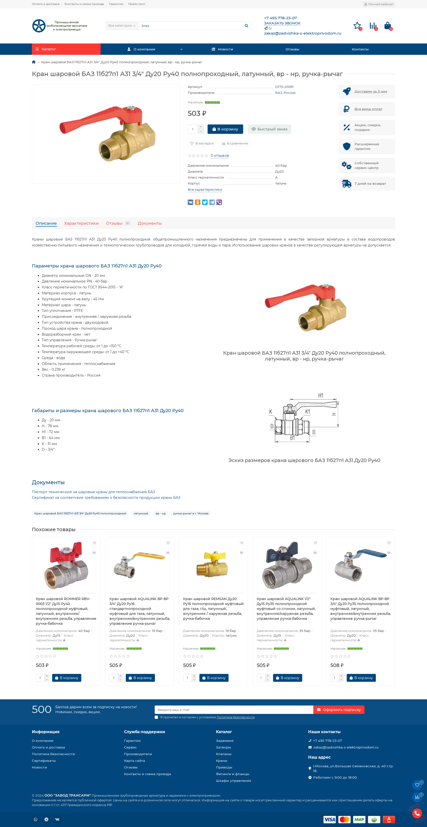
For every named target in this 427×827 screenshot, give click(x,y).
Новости (225, 49)
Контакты (360, 49)
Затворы (223, 747)
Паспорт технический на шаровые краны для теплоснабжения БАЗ (93, 492)
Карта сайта (134, 761)
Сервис (130, 747)
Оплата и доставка (46, 4)
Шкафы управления (233, 781)
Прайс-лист (136, 4)
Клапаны (224, 754)
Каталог (224, 731)
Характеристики (81, 223)
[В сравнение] (94, 552)
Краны (221, 761)
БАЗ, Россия (285, 93)
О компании (144, 49)
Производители (138, 754)
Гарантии (116, 4)
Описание (46, 223)
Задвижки (225, 741)
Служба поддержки (144, 731)
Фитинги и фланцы (232, 774)
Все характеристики (205, 189)
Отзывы (292, 49)
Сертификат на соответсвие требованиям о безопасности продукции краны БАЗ (106, 497)
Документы (150, 223)
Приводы (224, 767)
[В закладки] (94, 543)
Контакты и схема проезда (84, 4)
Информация (46, 731)
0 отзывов (220, 155)
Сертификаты (44, 761)
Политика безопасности (53, 754)
